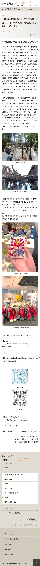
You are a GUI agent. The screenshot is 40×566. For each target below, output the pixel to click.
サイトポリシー (9, 534)
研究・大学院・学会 (10, 502)
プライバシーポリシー (12, 539)
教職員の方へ (9, 554)
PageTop (36, 562)
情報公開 (7, 544)
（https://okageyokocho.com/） (16, 420)
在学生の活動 (8, 488)
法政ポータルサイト (11, 508)
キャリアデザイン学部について (13, 475)
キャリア (7, 497)
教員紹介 (7, 484)
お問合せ (7, 467)
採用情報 (7, 549)
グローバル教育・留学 (11, 493)
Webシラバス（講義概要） (13, 513)
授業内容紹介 (8, 479)
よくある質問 (8, 464)
